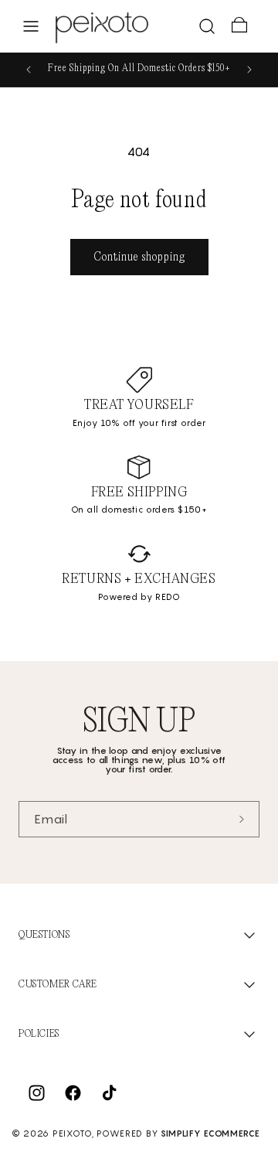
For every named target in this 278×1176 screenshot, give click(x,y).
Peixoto (72, 1133)
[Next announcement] (249, 70)
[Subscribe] (242, 819)
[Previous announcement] (29, 70)
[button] (31, 26)
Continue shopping (139, 257)
